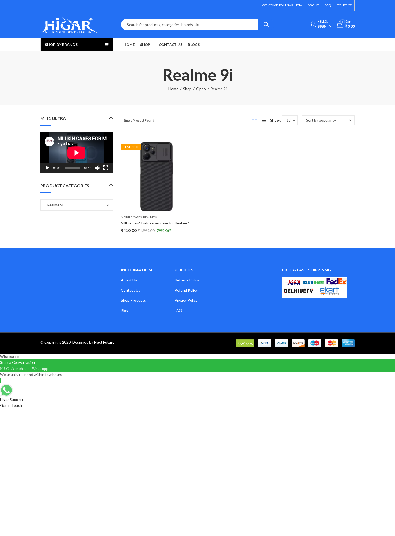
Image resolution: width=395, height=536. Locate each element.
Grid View (254, 120)
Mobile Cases (131, 217)
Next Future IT (106, 342)
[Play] (47, 168)
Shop (187, 88)
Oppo (201, 88)
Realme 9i (150, 217)
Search (266, 24)
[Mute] (97, 168)
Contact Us (130, 290)
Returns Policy (187, 280)
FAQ (178, 310)
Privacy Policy (186, 300)
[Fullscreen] (106, 168)
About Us (129, 280)
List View (263, 120)
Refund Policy (186, 290)
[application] (76, 152)
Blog (124, 310)
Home (173, 88)
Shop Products (133, 300)
